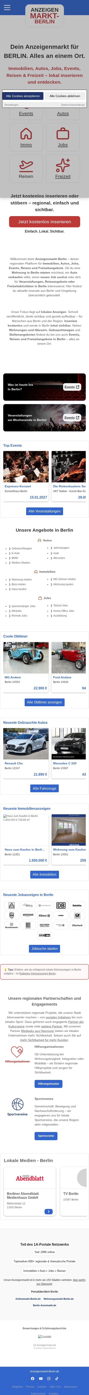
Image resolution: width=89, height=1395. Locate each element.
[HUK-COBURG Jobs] (11, 915)
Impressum (70, 1386)
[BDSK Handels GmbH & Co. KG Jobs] (44, 935)
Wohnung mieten (22, 579)
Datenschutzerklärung (72, 105)
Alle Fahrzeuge (44, 788)
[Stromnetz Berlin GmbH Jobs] (60, 925)
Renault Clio (14, 763)
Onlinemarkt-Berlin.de (28, 1299)
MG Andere (13, 677)
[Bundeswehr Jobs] (11, 925)
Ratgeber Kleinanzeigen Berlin (37, 973)
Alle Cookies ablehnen (65, 96)
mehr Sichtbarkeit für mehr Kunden (44, 1040)
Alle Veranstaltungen (44, 511)
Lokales (42, 1386)
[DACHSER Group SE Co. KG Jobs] (44, 925)
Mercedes (59, 558)
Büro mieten (19, 584)
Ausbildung (60, 615)
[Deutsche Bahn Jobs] (60, 905)
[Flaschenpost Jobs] (44, 905)
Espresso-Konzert (18, 486)
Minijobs (17, 610)
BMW (15, 558)
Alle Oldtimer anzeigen (44, 702)
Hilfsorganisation (48, 1083)
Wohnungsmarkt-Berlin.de (59, 1299)
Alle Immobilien (44, 874)
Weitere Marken (21, 562)
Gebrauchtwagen (22, 548)
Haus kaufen (19, 589)
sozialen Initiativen (58, 1017)
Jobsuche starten (45, 948)
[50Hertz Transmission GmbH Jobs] (28, 905)
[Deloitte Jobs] (77, 905)
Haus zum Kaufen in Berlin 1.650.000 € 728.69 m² (24, 850)
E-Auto (16, 553)
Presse (30, 1386)
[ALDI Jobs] (11, 905)
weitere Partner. (52, 1026)
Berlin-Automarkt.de (44, 1305)
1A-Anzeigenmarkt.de (44, 1345)
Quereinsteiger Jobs (23, 606)
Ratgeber (17, 1386)
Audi (56, 553)
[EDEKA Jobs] (28, 925)
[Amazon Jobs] (28, 915)
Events (70, 387)
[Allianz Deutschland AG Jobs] (44, 915)
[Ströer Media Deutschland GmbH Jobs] (60, 915)
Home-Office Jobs (63, 610)
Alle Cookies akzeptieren (23, 96)
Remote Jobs (19, 615)
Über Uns (55, 1386)
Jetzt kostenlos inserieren (44, 221)
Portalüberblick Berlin (44, 1291)
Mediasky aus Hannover (37, 1031)
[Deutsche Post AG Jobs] (77, 915)
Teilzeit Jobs (60, 605)
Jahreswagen (61, 547)
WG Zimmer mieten (64, 579)
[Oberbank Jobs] (77, 925)
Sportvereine (46, 1135)
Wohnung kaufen (63, 584)
